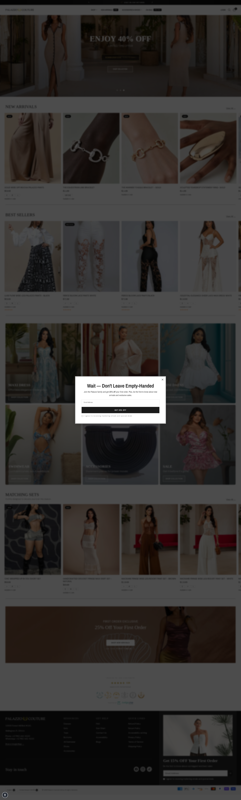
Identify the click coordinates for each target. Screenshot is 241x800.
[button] (5, 795)
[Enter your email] (120, 410)
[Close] (162, 380)
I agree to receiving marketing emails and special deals (108, 416)
